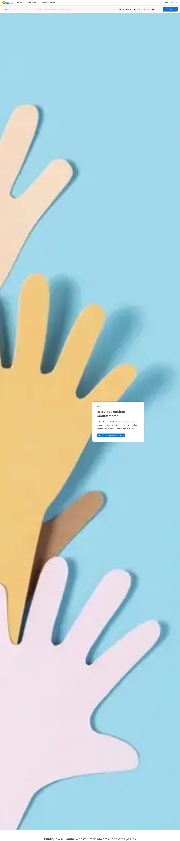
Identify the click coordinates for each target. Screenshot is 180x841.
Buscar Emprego (31, 3)
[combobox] (76, 9)
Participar (19, 3)
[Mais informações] (130, 9)
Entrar (166, 3)
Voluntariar (44, 3)
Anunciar (52, 3)
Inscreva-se (174, 3)
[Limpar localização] (139, 9)
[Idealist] (7, 2)
